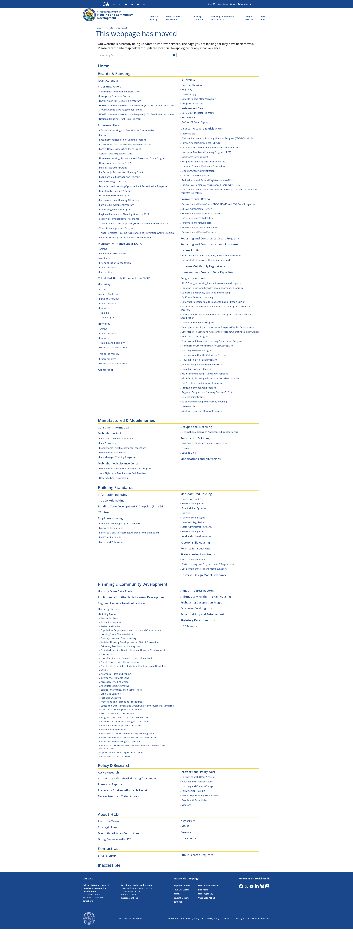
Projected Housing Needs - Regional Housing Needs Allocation (134, 650)
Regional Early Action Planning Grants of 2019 (207, 392)
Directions (88, 900)
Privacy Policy (192, 918)
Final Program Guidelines (113, 253)
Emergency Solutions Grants (114, 96)
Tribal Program (107, 317)
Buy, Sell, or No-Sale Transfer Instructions (204, 443)
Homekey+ (105, 324)
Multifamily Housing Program (115, 190)
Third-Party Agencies (193, 503)
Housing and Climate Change (197, 786)
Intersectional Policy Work (198, 772)
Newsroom (187, 821)
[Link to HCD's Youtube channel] (126, 4)
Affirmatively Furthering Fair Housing (205, 596)
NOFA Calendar (108, 80)
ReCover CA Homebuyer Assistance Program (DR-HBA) (211, 184)
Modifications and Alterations (200, 459)
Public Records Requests (196, 855)
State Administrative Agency (197, 526)
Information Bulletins (112, 494)
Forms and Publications (112, 542)
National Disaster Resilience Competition (204, 166)
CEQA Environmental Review (197, 208)
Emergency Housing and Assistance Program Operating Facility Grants (220, 331)
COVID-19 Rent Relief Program (198, 322)
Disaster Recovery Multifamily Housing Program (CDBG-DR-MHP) (217, 138)
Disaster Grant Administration (198, 170)
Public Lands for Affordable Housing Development (131, 597)
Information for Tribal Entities (198, 218)
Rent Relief (178, 901)
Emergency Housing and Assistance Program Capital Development (218, 327)
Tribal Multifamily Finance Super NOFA (124, 278)
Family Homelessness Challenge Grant (120, 148)
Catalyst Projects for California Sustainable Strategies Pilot (213, 301)
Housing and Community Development (115, 15)
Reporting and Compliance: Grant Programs (210, 238)
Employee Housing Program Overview (120, 523)
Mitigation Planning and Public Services (203, 161)
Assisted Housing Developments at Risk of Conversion (130, 642)
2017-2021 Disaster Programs (198, 112)
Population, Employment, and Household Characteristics (131, 630)
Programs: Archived (193, 278)
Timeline (104, 312)
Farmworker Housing (193, 790)
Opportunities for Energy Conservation (122, 752)
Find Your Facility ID (110, 537)
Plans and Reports (110, 784)
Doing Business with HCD (115, 839)
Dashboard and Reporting (196, 175)
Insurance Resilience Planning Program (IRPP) (206, 152)
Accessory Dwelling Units (114, 681)
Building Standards (199, 18)
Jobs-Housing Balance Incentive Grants (203, 364)
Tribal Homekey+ (109, 354)
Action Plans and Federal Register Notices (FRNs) (208, 180)
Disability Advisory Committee (118, 833)
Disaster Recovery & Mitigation (201, 128)
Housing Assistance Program (197, 350)
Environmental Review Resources (199, 232)
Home (103, 65)
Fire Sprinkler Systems (194, 508)
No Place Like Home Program (115, 195)
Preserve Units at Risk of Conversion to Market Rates (129, 737)
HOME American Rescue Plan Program (120, 100)
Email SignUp (107, 855)
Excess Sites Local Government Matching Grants (125, 144)
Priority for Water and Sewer (116, 756)
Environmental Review (195, 199)
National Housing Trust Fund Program (120, 118)
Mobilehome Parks (110, 433)
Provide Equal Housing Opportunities (121, 741)
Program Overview (192, 85)
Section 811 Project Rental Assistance (119, 218)
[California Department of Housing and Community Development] (89, 14)
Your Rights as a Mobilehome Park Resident (122, 473)
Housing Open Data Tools (115, 591)
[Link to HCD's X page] (120, 4)
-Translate (244, 4)
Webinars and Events (193, 108)
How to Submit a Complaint (114, 477)
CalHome (104, 135)
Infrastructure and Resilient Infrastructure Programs (210, 147)
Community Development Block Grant (119, 91)
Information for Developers (196, 222)
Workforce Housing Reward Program (202, 411)
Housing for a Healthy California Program (204, 355)
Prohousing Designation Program (202, 602)
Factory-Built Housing (195, 542)
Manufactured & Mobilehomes (174, 18)
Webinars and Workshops (113, 347)
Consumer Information (113, 427)
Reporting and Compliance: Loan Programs (209, 244)
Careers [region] (233, 4)
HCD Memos (188, 626)
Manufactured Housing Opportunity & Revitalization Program (133, 186)
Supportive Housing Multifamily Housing (204, 401)
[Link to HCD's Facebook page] (114, 4)
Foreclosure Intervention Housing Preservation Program (212, 341)
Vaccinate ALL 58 (206, 897)
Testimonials (189, 117)
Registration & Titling (195, 438)
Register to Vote (181, 885)
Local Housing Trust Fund (113, 181)
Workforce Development (195, 156)
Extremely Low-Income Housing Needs (122, 646)
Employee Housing (110, 518)
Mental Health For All (209, 885)
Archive (103, 248)
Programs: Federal (110, 86)
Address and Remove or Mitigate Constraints (125, 721)
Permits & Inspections (195, 548)
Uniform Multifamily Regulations (202, 266)
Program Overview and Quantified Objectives (125, 717)
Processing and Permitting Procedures (121, 701)
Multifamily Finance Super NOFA (120, 244)
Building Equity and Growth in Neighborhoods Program (212, 287)
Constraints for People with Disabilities (122, 709)
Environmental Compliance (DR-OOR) (202, 142)
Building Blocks (107, 614)
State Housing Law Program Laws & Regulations (208, 564)
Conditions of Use (175, 918)
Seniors (105, 669)
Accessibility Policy (210, 918)
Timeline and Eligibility (112, 342)
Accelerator (105, 370)
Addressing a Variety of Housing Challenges (127, 778)
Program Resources (192, 103)
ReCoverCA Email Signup (195, 122)
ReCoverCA (187, 80)
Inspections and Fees (193, 499)
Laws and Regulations (111, 527)
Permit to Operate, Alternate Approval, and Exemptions (129, 532)
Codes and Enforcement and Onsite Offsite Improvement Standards (137, 705)
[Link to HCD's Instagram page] (144, 4)
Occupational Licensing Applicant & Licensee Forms (210, 431)
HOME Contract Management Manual (121, 109)
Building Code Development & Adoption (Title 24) (131, 506)
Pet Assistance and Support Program (202, 383)
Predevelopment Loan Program (199, 387)
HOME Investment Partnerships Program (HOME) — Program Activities (137, 105)
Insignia (186, 512)
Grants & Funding (154, 18)
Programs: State (109, 125)
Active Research (108, 772)
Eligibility (187, 89)
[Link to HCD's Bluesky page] (138, 4)
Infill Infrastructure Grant (113, 167)
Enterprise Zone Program (195, 336)
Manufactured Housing (196, 494)
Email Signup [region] (223, 4)
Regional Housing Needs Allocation (121, 603)
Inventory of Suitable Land (115, 677)
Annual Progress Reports (197, 590)
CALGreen (104, 512)
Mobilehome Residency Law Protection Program (125, 468)
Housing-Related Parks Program (199, 359)
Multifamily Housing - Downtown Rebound (205, 373)
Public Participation (111, 622)
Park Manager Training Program (117, 457)
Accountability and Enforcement (202, 614)
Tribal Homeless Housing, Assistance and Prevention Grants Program (137, 232)
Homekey (104, 284)
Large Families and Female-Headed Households (127, 658)
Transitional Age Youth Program (116, 228)
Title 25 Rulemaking (111, 500)
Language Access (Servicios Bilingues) (252, 918)
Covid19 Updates (182, 897)
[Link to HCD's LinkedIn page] (132, 4)
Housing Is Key (205, 893)
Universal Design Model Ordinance (203, 575)
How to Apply (189, 94)
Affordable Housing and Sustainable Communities (126, 130)
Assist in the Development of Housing (121, 725)
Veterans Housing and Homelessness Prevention (125, 237)
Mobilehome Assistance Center (119, 463)
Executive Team (108, 821)
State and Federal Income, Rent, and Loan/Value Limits (211, 255)
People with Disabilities (194, 800)
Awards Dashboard (109, 294)
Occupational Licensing (196, 427)
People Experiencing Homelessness (120, 662)
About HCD (264, 18)
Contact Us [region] (212, 4)
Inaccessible (105, 272)
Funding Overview (109, 298)
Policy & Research (249, 18)
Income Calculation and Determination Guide (206, 260)
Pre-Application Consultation (115, 262)
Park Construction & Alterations (116, 438)
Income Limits (190, 250)
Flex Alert (203, 889)
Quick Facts (188, 838)
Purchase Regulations (193, 559)
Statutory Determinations (198, 620)
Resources (104, 308)
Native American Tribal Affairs (118, 796)
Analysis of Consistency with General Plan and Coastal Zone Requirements (132, 747)
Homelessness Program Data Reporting (206, 272)
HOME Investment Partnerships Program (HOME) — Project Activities (136, 114)
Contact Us (108, 848)
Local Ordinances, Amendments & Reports (205, 568)
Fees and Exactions (111, 697)
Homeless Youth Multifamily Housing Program (207, 345)
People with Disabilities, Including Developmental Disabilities (134, 666)
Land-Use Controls (111, 693)
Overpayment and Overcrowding (118, 638)
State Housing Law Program (199, 554)
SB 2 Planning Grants (193, 396)
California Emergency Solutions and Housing (206, 292)
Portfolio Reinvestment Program (116, 204)
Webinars (104, 258)
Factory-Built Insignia (193, 517)
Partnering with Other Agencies (199, 776)
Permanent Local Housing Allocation (119, 200)
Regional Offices (129, 897)
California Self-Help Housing (197, 297)
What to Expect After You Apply (199, 98)
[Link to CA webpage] (106, 4)
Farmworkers (108, 654)
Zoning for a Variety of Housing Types (121, 689)
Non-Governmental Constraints (117, 713)
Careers (185, 832)
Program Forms (107, 267)
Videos (185, 825)
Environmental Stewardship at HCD (201, 227)
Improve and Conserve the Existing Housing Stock (127, 733)
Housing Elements (110, 609)
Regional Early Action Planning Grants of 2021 (124, 214)
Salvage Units (189, 452)
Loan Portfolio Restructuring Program (119, 176)
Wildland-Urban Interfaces (196, 536)
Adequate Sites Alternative (115, 685)
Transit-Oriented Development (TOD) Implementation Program (133, 223)
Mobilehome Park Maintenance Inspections (122, 447)
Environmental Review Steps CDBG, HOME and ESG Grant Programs (218, 204)
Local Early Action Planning (196, 368)
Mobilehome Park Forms (112, 452)
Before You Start (109, 618)
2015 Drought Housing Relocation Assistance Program (211, 283)
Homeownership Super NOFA (115, 163)
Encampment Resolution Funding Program (122, 139)
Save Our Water (181, 889)
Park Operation (107, 443)
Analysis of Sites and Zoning (116, 673)
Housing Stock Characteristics (117, 634)
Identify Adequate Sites (113, 729)
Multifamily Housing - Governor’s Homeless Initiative (210, 378)
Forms (185, 448)
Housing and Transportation (197, 781)
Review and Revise (110, 626)
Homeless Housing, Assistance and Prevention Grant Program (132, 158)
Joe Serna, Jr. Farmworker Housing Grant (121, 172)
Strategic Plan (107, 827)
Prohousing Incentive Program (115, 209)
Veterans (186, 804)
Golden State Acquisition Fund (115, 153)
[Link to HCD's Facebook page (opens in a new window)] (241, 886)
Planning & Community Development (222, 18)
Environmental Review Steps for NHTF (202, 213)
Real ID (176, 893)
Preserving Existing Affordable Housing (124, 790)
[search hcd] (251, 4)
